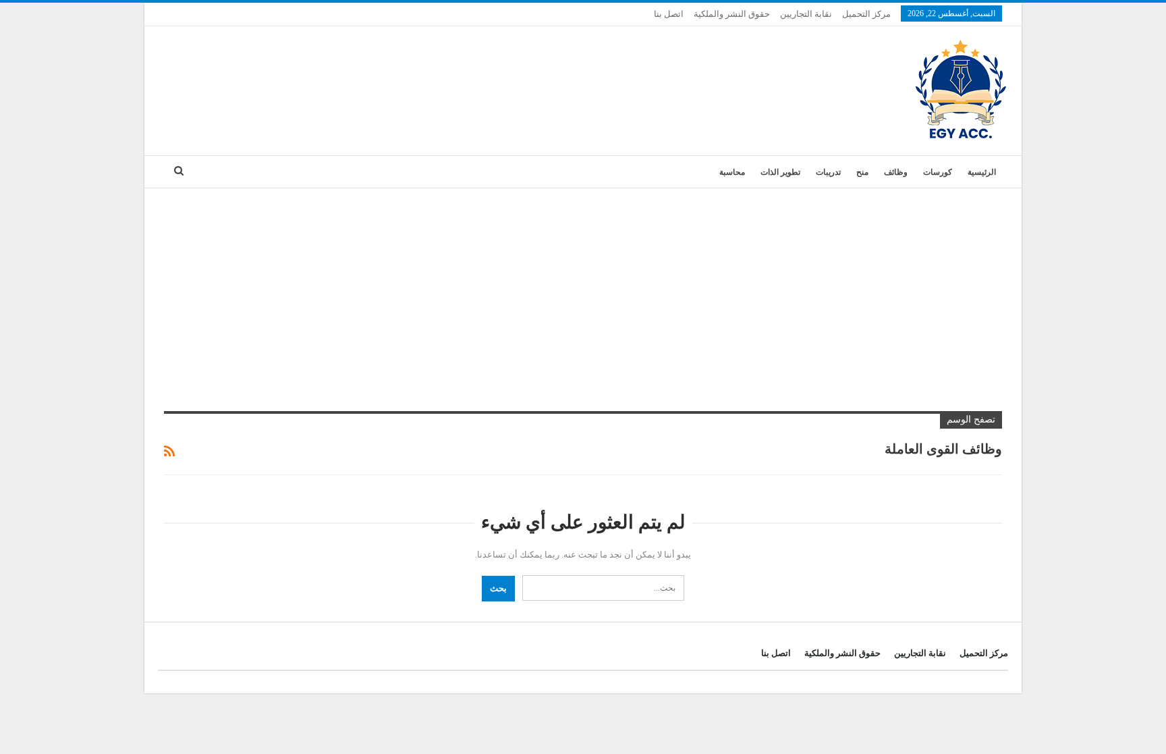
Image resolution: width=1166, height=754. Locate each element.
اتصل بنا (669, 14)
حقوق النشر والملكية (732, 14)
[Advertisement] (583, 289)
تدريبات (828, 172)
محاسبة (732, 172)
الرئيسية (982, 172)
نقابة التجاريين (806, 14)
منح (862, 172)
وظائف (896, 172)
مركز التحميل (866, 14)
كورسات (937, 172)
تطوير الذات (780, 172)
